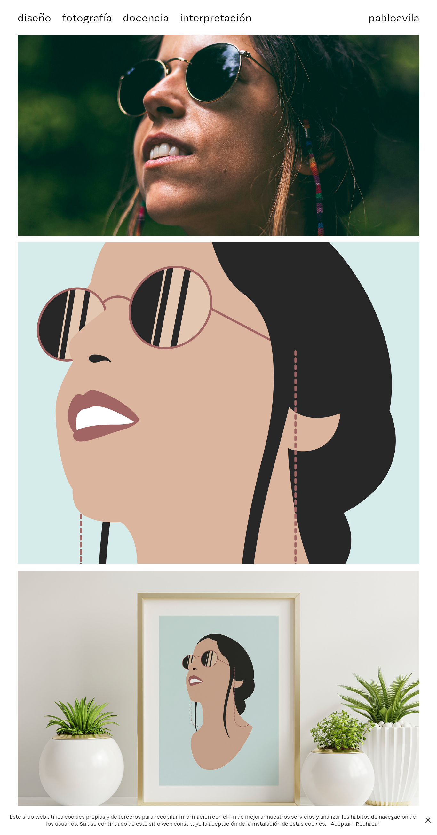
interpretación (216, 17)
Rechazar (368, 823)
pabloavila (394, 17)
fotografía (87, 17)
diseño (34, 17)
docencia (146, 17)
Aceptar (341, 823)
